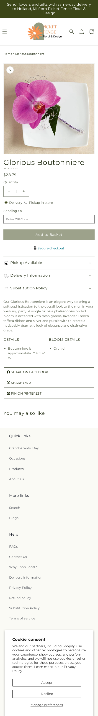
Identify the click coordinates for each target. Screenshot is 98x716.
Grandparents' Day (24, 448)
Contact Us (18, 557)
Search (14, 508)
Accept (46, 683)
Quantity (10, 182)
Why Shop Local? (23, 567)
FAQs (13, 546)
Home (7, 53)
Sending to (19, 211)
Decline (47, 694)
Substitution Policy (24, 608)
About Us (16, 479)
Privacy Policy (20, 588)
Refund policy (20, 598)
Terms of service (22, 618)
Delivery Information (25, 577)
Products (16, 469)
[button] (72, 32)
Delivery (16, 203)
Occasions (17, 458)
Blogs (13, 518)
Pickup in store (41, 203)
